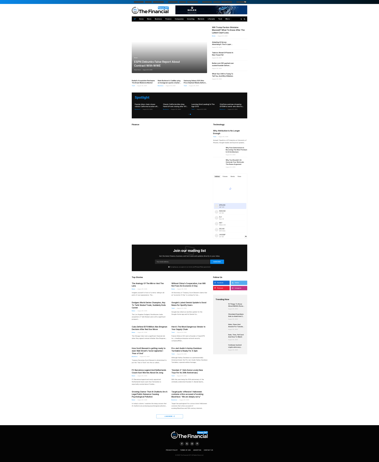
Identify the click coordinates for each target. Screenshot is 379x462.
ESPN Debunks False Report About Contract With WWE (157, 63)
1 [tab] (189, 114)
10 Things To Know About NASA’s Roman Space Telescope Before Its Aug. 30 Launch (236, 305)
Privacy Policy (199, 267)
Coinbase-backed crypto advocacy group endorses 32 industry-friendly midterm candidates (235, 346)
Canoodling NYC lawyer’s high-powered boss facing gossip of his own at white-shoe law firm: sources (147, 105)
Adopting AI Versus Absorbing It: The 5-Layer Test (221, 43)
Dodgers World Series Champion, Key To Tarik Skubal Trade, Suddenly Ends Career (149, 305)
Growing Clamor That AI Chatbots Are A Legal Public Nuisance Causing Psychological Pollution (149, 394)
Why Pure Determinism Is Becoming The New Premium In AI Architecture (236, 150)
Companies (179, 19)
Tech (220, 19)
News (149, 19)
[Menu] (135, 19)
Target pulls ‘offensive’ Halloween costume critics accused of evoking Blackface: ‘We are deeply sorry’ (187, 394)
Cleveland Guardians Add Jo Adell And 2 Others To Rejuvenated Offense (236, 315)
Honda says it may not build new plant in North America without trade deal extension (203, 105)
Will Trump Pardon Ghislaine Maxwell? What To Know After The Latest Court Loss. (228, 30)
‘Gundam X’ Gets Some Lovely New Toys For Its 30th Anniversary (187, 371)
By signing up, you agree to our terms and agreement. (190, 267)
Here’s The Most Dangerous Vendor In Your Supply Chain (188, 328)
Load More (169, 416)
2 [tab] (190, 114)
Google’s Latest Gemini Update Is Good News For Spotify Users (188, 303)
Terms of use (185, 450)
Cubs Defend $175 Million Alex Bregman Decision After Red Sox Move (149, 328)
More (228, 19)
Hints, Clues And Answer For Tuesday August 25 (236, 325)
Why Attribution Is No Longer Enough (226, 132)
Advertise (197, 450)
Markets (201, 19)
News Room (137, 69)
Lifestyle (211, 19)
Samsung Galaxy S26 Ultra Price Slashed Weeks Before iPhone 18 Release (195, 82)
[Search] (244, 19)
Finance (168, 19)
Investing (190, 19)
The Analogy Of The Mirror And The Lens (148, 284)
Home (141, 19)
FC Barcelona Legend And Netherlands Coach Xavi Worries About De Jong (149, 371)
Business (158, 19)
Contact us (208, 450)
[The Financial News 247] (150, 10)
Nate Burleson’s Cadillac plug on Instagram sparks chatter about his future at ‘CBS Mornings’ (169, 82)
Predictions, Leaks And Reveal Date (231, 105)
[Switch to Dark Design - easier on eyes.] (241, 19)
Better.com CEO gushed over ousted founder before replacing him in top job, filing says (223, 64)
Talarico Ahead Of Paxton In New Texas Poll (222, 54)
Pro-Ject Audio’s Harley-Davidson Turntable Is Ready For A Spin (186, 349)
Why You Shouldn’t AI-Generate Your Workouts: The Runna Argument (235, 162)
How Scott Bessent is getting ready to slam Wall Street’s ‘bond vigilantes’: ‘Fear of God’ (149, 351)
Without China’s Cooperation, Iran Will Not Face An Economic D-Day (188, 284)
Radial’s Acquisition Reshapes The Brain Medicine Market (143, 82)
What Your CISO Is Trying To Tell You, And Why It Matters (222, 75)
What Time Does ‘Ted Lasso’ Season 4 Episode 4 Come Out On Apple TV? (174, 105)
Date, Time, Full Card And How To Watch (235, 336)
